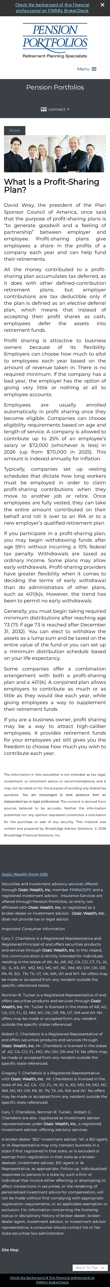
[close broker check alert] (102, 5)
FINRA (75, 889)
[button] (86, 69)
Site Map (10, 1249)
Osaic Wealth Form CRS (25, 874)
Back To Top (87, 1268)
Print (14, 130)
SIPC (87, 889)
